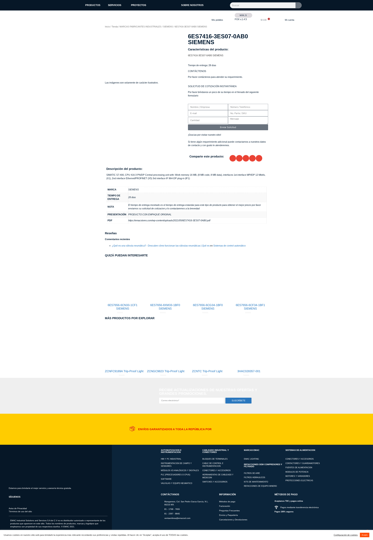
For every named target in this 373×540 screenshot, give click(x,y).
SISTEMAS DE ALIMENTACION (300, 450)
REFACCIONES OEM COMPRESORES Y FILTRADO (263, 465)
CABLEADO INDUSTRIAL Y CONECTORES (215, 451)
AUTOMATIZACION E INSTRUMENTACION (171, 451)
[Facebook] (11, 502)
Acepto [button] (365, 535)
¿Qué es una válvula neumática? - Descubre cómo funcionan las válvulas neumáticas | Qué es (161, 245)
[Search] (298, 5)
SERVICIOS (114, 5)
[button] (232, 158)
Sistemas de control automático (229, 245)
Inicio (107, 26)
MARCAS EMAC (251, 450)
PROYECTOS (138, 5)
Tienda (115, 26)
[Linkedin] (19, 502)
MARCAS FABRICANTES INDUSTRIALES (140, 26)
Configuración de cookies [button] (346, 535)
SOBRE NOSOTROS (192, 5)
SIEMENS (168, 26)
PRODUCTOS (92, 5)
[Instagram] (15, 502)
